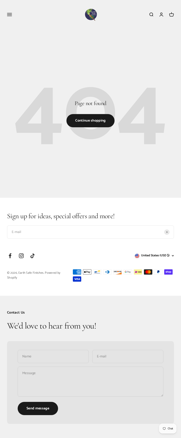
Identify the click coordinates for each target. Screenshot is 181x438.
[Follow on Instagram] (21, 256)
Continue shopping (90, 121)
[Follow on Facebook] (10, 256)
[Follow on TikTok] (33, 256)
